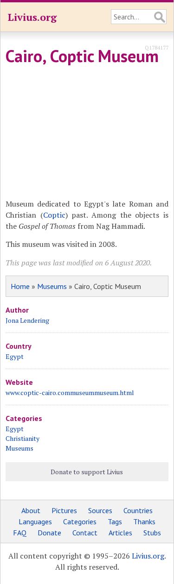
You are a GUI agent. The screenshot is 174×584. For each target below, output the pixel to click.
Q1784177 (156, 47)
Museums (52, 286)
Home (20, 286)
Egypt (15, 356)
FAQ (19, 532)
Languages (35, 521)
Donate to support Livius (87, 471)
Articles (120, 532)
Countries (138, 510)
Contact (84, 532)
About (30, 510)
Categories (80, 521)
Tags (115, 521)
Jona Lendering (27, 320)
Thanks (144, 521)
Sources (100, 510)
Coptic (54, 215)
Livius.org (32, 17)
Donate (49, 532)
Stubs (152, 532)
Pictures (64, 510)
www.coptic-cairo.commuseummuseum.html (70, 392)
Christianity (22, 438)
